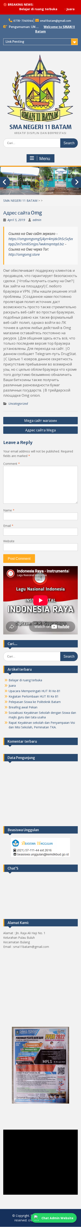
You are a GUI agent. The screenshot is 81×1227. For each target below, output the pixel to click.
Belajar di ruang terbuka (25, 9)
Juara (57, 9)
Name (8, 510)
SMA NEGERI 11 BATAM (41, 127)
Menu (44, 158)
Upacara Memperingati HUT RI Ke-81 (34, 691)
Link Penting (15, 42)
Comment (11, 464)
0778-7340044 (23, 20)
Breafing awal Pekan (23, 707)
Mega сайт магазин (40, 420)
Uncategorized (18, 404)
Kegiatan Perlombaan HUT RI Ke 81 (34, 697)
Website (8, 541)
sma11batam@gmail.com (55, 20)
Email (8, 526)
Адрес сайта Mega (40, 430)
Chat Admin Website (57, 1218)
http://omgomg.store (24, 254)
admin (37, 220)
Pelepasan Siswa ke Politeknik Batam (35, 702)
